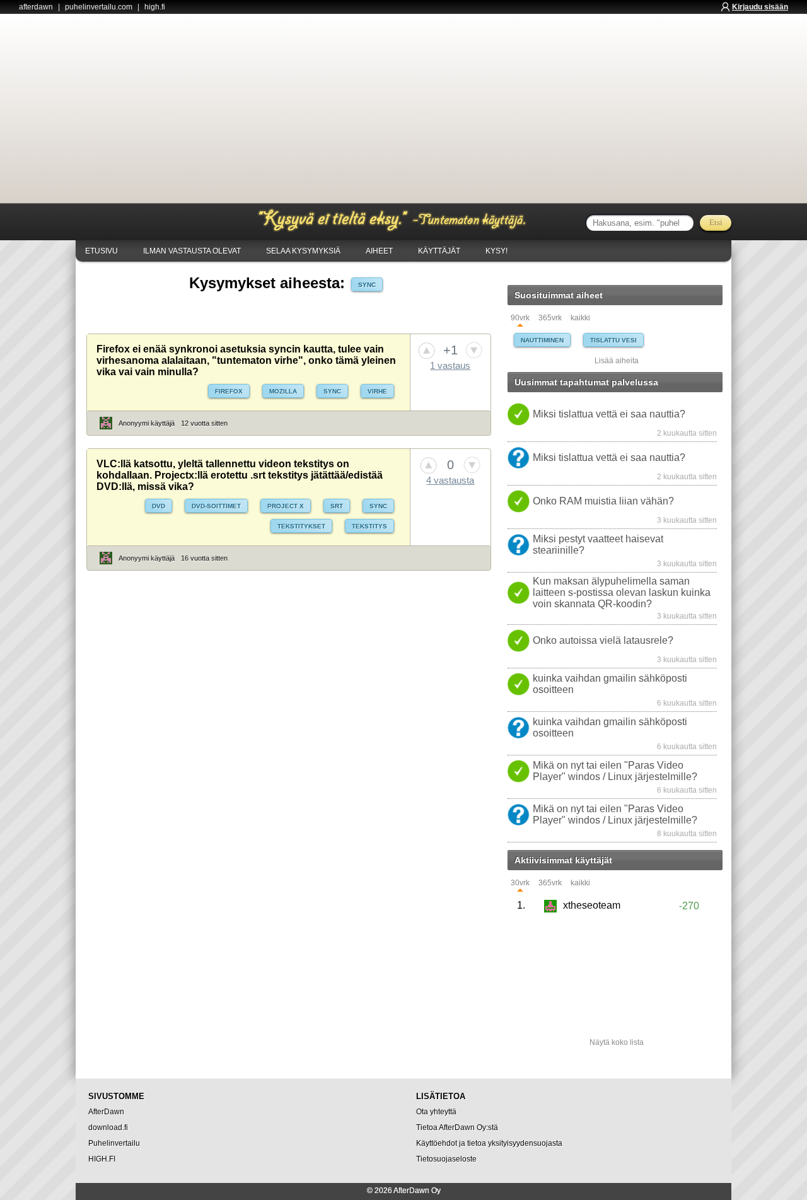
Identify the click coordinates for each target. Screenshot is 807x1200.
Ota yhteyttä (436, 1111)
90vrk (520, 318)
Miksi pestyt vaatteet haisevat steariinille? (598, 544)
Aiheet (379, 251)
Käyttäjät (439, 251)
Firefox (229, 391)
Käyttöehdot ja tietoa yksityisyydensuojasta (489, 1143)
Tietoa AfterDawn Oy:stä (457, 1127)
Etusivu (101, 251)
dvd (158, 506)
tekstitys (369, 526)
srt (336, 506)
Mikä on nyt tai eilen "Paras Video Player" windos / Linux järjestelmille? (615, 771)
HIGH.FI (101, 1159)
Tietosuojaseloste (446, 1159)
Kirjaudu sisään (760, 7)
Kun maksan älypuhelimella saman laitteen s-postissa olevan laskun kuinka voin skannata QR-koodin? (622, 592)
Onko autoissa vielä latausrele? (603, 640)
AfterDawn (106, 1111)
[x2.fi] (140, 223)
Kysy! (496, 251)
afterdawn (36, 7)
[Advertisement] (403, 108)
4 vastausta (450, 480)
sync (367, 284)
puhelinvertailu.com (98, 7)
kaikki (580, 318)
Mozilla (283, 391)
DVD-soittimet (216, 506)
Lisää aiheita (617, 360)
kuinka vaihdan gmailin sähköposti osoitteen (610, 684)
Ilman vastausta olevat (192, 251)
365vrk (550, 318)
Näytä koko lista (616, 1042)
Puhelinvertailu (114, 1143)
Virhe (377, 391)
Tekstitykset (301, 526)
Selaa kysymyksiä (303, 251)
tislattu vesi (613, 340)
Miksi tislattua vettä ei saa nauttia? (609, 414)
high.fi (154, 7)
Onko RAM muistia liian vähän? (603, 501)
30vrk (520, 883)
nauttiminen (542, 340)
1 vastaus (450, 365)
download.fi (108, 1127)
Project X (285, 506)
